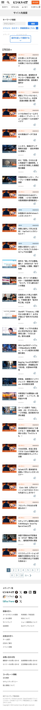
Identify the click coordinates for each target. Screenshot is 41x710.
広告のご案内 (7, 643)
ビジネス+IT (21, 34)
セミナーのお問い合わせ (11, 664)
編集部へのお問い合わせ (11, 660)
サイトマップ (7, 622)
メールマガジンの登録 (10, 614)
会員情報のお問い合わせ (29, 660)
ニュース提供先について (29, 622)
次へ (27, 575)
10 (21, 575)
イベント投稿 (7, 647)
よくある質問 (7, 618)
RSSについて (25, 618)
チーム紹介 (6, 639)
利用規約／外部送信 (27, 614)
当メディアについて (27, 626)
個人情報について (9, 685)
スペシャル (15, 7)
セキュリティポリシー (10, 681)
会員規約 (6, 626)
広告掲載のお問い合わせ (29, 664)
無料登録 (35, 2)
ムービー (25, 7)
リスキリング (35, 7)
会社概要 (6, 678)
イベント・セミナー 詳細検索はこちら (19, 28)
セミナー (5, 7)
